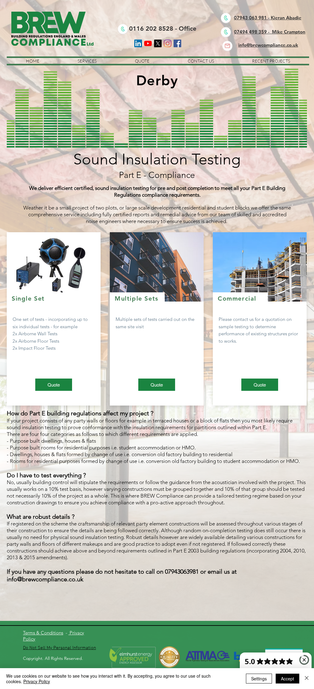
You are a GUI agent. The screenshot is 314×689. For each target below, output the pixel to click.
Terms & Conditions (43, 633)
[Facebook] (177, 43)
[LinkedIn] (138, 43)
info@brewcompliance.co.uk (45, 579)
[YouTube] (148, 43)
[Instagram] (167, 43)
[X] (158, 43)
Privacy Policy (36, 681)
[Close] (306, 678)
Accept (287, 679)
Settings (259, 679)
